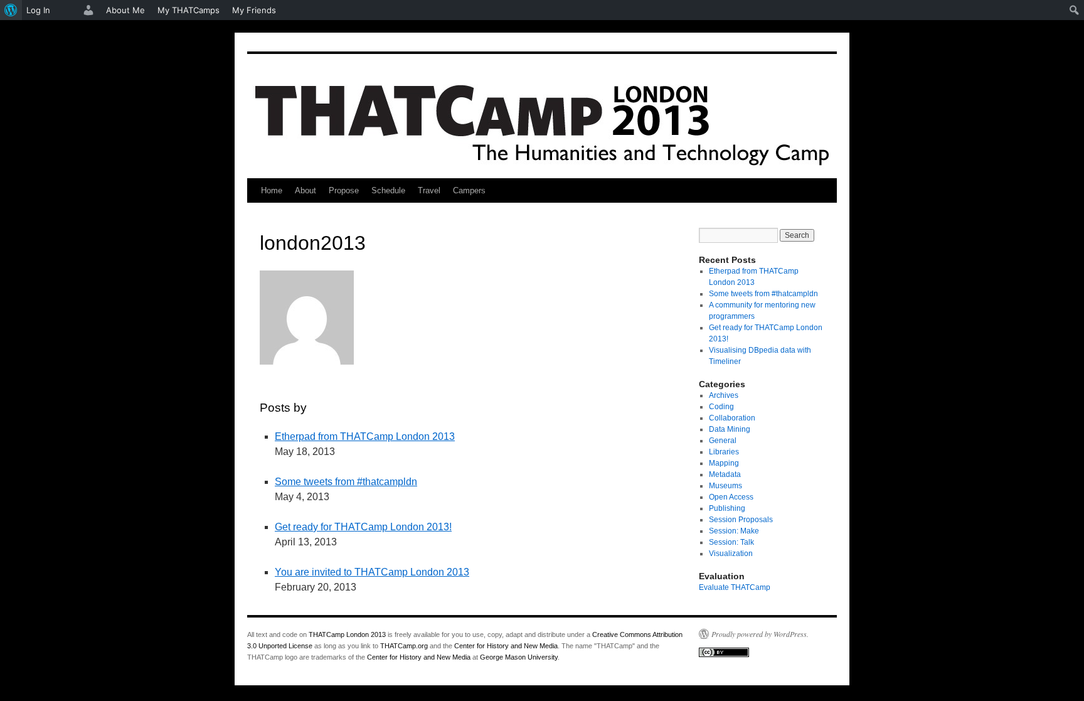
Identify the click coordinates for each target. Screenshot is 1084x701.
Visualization (731, 553)
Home (271, 190)
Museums (725, 485)
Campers (469, 190)
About (305, 190)
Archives (723, 395)
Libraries (724, 451)
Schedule (388, 190)
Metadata (725, 474)
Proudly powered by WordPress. (760, 634)
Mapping (724, 463)
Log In (38, 10)
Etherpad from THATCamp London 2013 (365, 436)
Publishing (727, 508)
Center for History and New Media (506, 646)
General (722, 440)
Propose (344, 190)
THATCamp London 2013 (347, 634)
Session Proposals (741, 519)
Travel (429, 190)
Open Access (731, 497)
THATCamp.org (404, 646)
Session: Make (734, 531)
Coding (721, 406)
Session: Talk (731, 542)
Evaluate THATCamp (734, 587)
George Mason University (519, 657)
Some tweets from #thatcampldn (346, 481)
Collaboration (732, 418)
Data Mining (729, 429)
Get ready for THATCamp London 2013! (363, 527)
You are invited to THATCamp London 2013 (372, 572)
